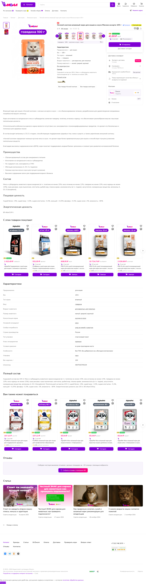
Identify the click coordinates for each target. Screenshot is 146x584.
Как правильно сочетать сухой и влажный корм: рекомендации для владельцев (88, 511)
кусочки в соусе (80, 318)
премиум (78, 342)
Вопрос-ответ (86, 542)
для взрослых (80, 309)
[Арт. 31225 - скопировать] (78, 29)
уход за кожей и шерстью (84, 328)
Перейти (118, 94)
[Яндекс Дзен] (18, 554)
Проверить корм (70, 542)
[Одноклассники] (14, 554)
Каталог (6, 542)
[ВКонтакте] (5, 554)
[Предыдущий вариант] (57, 36)
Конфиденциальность (127, 571)
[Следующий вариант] (103, 36)
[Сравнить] (137, 28)
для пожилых (90, 309)
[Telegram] (10, 554)
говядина (78, 304)
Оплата (46, 542)
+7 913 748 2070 (117, 543)
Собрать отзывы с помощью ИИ (74, 470)
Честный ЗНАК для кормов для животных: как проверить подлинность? (51, 511)
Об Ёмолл (36, 542)
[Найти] (112, 4)
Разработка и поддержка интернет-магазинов (17, 573)
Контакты (16, 546)
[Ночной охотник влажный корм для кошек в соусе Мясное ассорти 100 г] (33, 51)
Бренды (16, 542)
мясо (76, 323)
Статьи (26, 542)
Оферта (140, 571)
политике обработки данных (73, 580)
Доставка (56, 542)
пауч (76, 356)
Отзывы (6, 546)
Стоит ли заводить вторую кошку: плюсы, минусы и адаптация (17, 510)
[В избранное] (135, 28)
